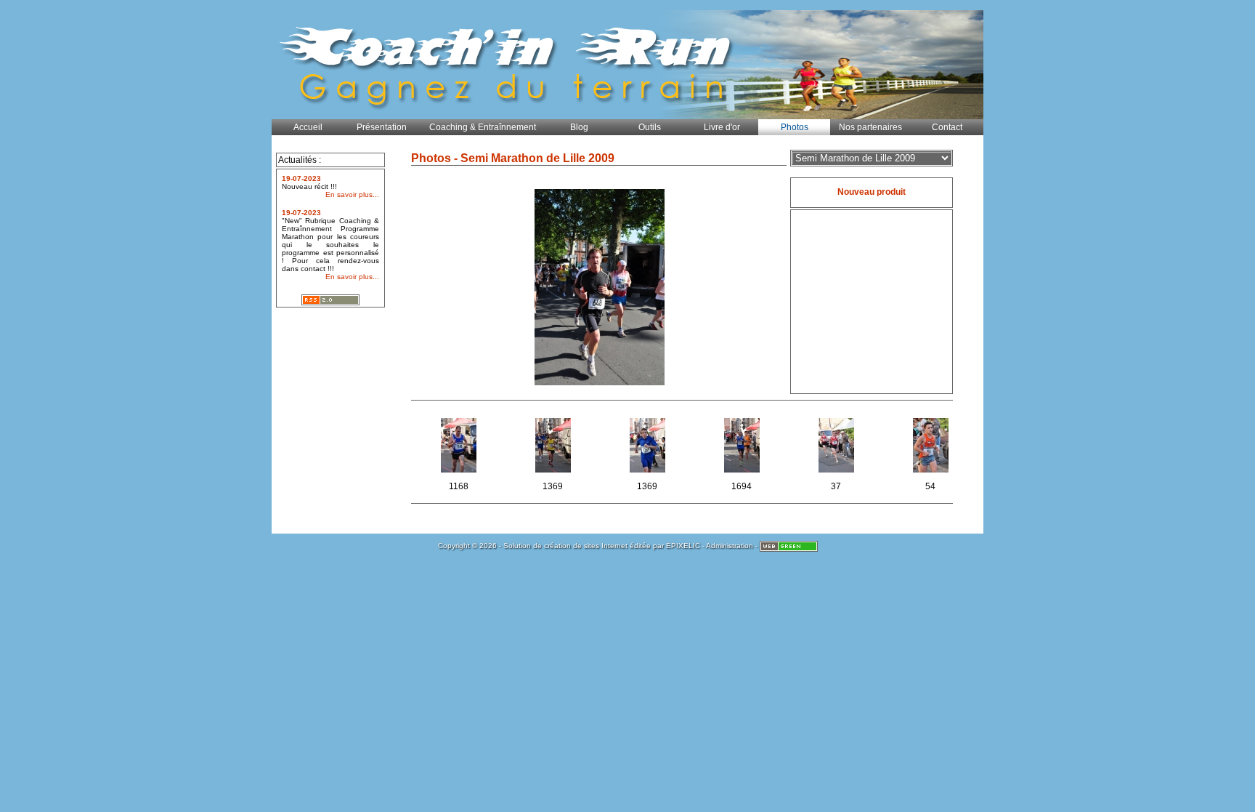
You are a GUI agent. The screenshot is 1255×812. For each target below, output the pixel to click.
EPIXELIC (683, 546)
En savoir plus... (352, 194)
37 (847, 465)
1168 (467, 465)
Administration (729, 546)
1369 (561, 465)
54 (941, 465)
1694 (749, 465)
